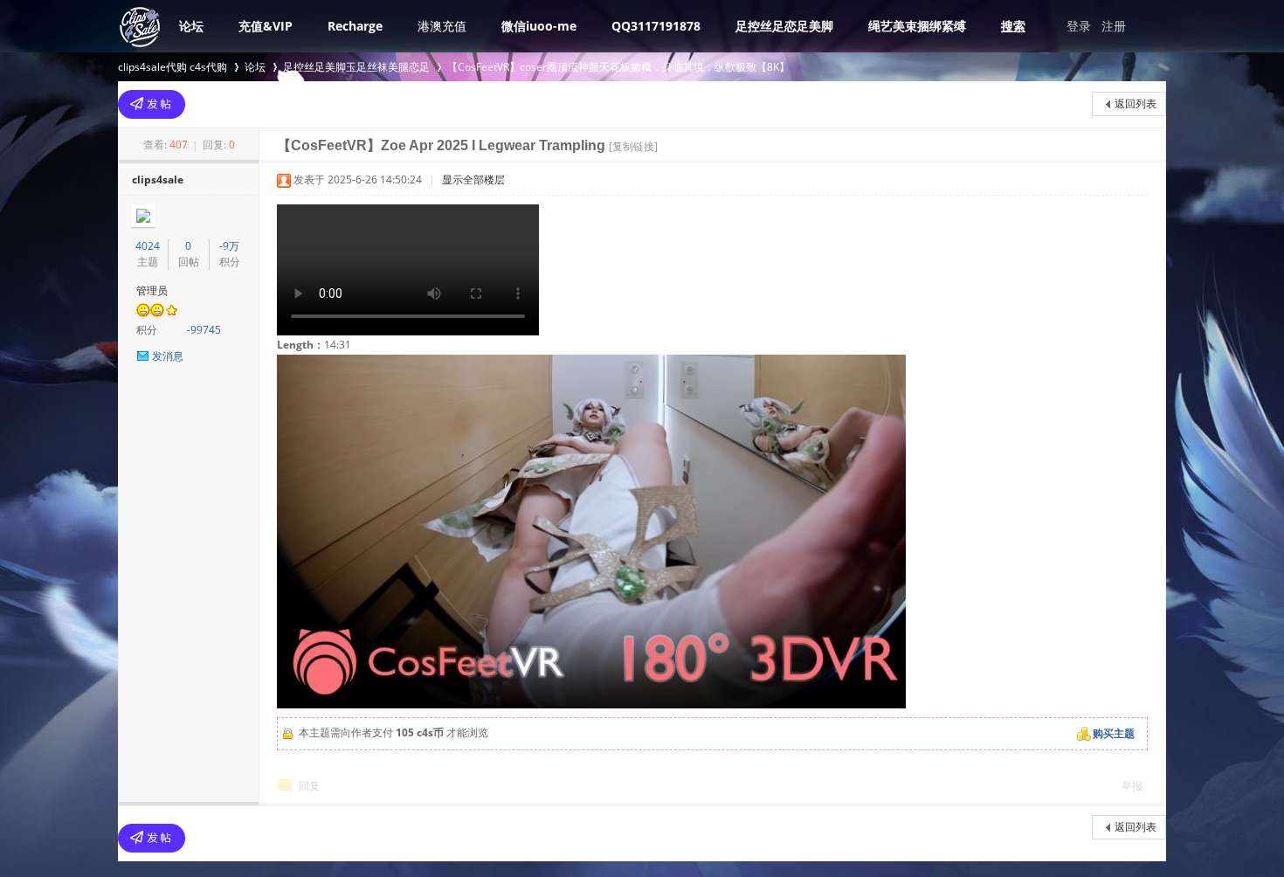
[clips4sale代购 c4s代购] (140, 45)
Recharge (355, 25)
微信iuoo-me (538, 25)
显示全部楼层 (473, 179)
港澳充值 (442, 25)
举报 (1132, 785)
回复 (309, 785)
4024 (147, 245)
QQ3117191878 (656, 25)
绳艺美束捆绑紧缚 (917, 25)
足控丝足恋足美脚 (784, 25)
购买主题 (1114, 733)
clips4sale (157, 179)
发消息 (167, 356)
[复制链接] (633, 146)
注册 (1113, 25)
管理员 (152, 290)
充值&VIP (265, 25)
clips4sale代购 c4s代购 (172, 66)
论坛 (191, 25)
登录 (1079, 25)
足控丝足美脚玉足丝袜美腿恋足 (356, 66)
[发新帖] (151, 104)
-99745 (204, 329)
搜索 (1013, 25)
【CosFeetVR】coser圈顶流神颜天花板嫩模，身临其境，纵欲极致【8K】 (618, 66)
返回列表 (1135, 103)
